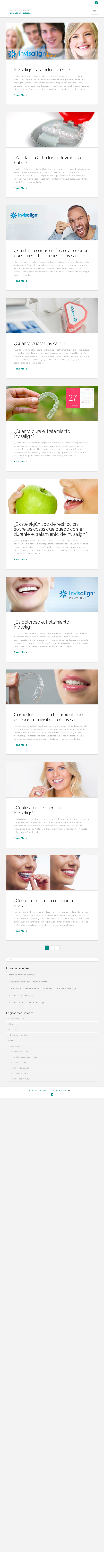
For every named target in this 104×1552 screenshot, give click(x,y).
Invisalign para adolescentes (42, 69)
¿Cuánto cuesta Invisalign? (40, 343)
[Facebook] (96, 2)
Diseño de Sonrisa (20, 1051)
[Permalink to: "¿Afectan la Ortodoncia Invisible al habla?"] (52, 129)
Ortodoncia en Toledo (18, 1035)
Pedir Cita (13, 1040)
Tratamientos (14, 1046)
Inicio (31, 1090)
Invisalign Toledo (20, 1062)
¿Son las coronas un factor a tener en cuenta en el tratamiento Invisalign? (51, 253)
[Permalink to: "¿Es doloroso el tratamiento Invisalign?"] (52, 594)
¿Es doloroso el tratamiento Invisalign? (41, 624)
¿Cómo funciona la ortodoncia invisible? (44, 903)
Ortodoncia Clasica (21, 1068)
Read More (20, 95)
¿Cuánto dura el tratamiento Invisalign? (42, 433)
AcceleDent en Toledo (18, 1018)
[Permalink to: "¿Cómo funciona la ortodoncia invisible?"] (52, 872)
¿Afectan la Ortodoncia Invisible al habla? (48, 160)
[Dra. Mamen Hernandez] (20, 11)
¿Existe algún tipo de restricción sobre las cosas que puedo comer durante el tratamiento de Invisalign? (50, 529)
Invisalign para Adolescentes (25, 1057)
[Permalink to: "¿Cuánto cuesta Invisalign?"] (52, 315)
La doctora (14, 1029)
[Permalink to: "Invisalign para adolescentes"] (52, 41)
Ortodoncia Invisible (21, 1079)
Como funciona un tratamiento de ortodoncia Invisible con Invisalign (48, 717)
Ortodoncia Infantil (20, 1073)
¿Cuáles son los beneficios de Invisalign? (44, 810)
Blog (11, 1024)
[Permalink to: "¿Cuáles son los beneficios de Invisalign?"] (52, 780)
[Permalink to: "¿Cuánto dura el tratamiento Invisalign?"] (52, 403)
